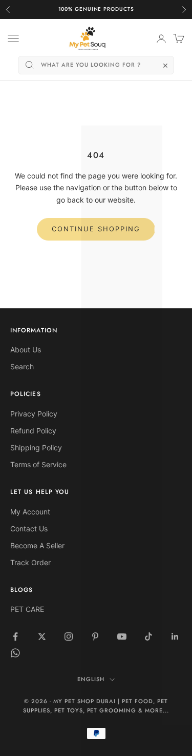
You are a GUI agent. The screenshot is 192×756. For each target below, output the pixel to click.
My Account (30, 511)
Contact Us (29, 528)
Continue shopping (96, 229)
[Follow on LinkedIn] (175, 636)
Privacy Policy (33, 413)
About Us (25, 349)
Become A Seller (37, 545)
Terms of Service (38, 464)
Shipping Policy (36, 447)
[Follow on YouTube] (122, 636)
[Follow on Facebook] (15, 636)
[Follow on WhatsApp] (15, 653)
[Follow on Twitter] (42, 636)
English (90, 679)
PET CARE (27, 609)
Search (22, 366)
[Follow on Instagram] (68, 636)
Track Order (30, 562)
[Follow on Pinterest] (95, 636)
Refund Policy (33, 430)
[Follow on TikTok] (148, 636)
